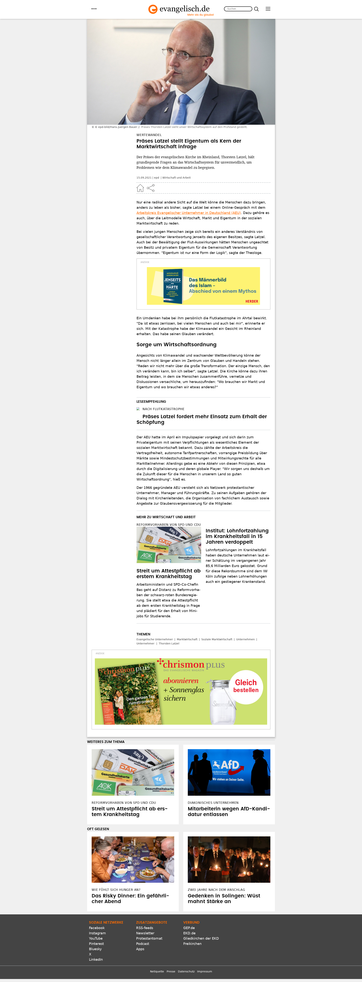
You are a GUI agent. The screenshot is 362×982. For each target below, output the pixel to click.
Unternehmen (245, 639)
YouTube (96, 938)
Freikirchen (192, 944)
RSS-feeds (144, 928)
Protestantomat (149, 938)
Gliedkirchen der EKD (201, 938)
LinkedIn (96, 959)
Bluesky (95, 949)
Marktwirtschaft (187, 639)
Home (140, 188)
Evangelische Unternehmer (155, 639)
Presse (171, 971)
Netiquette (157, 971)
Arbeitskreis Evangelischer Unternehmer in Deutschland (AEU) (189, 213)
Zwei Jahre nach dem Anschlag (216, 890)
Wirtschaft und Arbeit (176, 177)
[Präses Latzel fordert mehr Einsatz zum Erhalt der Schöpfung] (138, 408)
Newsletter (145, 933)
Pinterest (96, 944)
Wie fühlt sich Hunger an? (116, 890)
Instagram (97, 933)
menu (94, 8)
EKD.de (189, 933)
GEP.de (189, 928)
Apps (140, 949)
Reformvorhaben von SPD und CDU (169, 525)
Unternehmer (145, 643)
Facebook (97, 928)
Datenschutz (186, 971)
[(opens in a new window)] (203, 286)
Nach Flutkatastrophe (164, 409)
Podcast (142, 944)
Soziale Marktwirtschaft (216, 639)
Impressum (204, 971)
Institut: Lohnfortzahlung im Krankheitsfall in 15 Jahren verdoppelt (237, 536)
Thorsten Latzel (169, 643)
